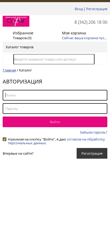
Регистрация (96, 8)
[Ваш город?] (4, 8)
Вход (79, 8)
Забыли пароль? (93, 132)
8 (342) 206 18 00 (90, 22)
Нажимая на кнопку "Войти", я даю (56, 139)
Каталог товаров (19, 47)
